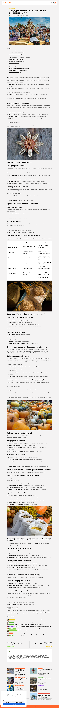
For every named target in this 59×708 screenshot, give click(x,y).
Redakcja (21, 682)
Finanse (25, 2)
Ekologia (22, 2)
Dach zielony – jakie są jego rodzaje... (44, 696)
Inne (45, 2)
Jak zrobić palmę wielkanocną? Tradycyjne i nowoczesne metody (41, 644)
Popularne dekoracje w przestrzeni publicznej (20, 57)
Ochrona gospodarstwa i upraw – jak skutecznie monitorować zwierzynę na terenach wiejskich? (32, 635)
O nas (52, 706)
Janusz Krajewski (18, 15)
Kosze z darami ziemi (13, 64)
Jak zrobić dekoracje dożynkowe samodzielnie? (19, 68)
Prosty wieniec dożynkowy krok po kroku (18, 70)
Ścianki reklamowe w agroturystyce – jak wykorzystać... (19, 670)
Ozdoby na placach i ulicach (15, 55)
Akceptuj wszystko (13, 704)
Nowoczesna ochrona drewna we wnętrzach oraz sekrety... (45, 687)
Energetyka (42, 2)
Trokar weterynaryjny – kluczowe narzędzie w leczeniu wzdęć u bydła (30, 622)
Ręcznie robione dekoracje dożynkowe (17, 61)
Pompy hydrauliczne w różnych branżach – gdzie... (22, 687)
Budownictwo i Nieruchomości (44, 693)
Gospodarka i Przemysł (20, 685)
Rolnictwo (37, 2)
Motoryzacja (41, 668)
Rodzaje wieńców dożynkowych (17, 52)
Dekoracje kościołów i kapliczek (16, 59)
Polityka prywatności (34, 706)
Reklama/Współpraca (43, 705)
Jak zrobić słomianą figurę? (15, 72)
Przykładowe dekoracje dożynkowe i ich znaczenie (20, 66)
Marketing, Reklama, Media (20, 668)
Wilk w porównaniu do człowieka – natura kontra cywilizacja (31, 631)
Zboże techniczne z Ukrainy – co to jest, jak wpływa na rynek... (29, 624)
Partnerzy (49, 705)
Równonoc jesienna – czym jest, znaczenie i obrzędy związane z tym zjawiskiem (32, 628)
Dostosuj (7, 702)
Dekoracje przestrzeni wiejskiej (15, 54)
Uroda (11, 633)
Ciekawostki (12, 8)
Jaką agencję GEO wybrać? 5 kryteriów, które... (21, 679)
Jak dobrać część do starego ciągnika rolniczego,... (44, 679)
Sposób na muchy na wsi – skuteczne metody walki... (16, 644)
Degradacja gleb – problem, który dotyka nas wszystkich (28, 620)
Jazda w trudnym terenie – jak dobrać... (45, 670)
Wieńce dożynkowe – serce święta (16, 50)
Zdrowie (33, 2)
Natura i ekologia (11, 628)
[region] (14, 699)
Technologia (29, 2)
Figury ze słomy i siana (14, 63)
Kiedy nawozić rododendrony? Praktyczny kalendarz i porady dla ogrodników (33, 626)
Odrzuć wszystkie (18, 702)
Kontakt (55, 705)
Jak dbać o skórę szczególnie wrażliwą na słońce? (25, 633)
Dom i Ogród (17, 2)
